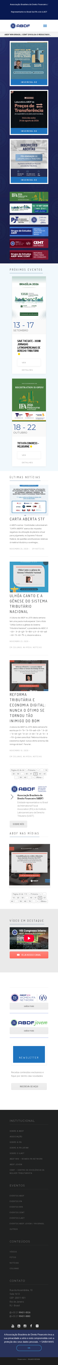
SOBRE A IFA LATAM (19, 1148)
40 (27, 774)
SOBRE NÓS (18, 824)
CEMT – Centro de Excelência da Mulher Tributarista (27, 1171)
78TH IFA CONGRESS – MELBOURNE (28, 445)
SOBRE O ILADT (17, 1153)
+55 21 (20, 1312)
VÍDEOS (13, 1252)
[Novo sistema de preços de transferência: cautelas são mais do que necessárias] (29, 864)
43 (40, 774)
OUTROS (14, 1229)
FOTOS (13, 1257)
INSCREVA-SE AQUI (29, 1086)
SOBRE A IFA (16, 1142)
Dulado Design (34, 1359)
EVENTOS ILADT (17, 1218)
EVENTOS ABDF (17, 1196)
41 (31, 774)
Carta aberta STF (27, 518)
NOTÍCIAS (14, 1263)
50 (21, 777)
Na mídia (27, 647)
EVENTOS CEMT (17, 1212)
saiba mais (29, 1006)
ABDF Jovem (16, 1164)
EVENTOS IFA (16, 1201)
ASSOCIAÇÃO (16, 1137)
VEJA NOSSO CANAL (31, 955)
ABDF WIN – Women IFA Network (26, 1159)
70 (30, 901)
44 (44, 774)
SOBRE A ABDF (17, 1131)
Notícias (39, 549)
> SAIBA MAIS (46, 1342)
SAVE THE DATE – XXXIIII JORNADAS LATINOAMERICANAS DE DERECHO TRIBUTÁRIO (28, 345)
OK (29, 1348)
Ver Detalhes (27, 363)
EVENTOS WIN (16, 1207)
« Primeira (31, 770)
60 (25, 777)
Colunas (17, 647)
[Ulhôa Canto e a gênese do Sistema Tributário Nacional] (29, 577)
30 (18, 774)
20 (13, 774)
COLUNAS (14, 1268)
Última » (39, 777)
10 (46, 770)
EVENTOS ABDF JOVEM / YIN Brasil (27, 1224)
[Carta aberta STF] (29, 500)
